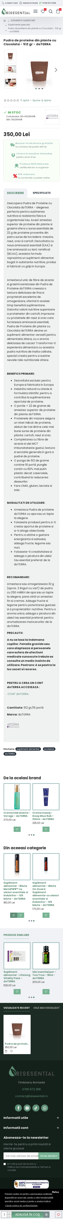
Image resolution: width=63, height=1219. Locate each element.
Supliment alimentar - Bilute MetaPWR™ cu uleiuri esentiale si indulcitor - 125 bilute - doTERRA (16, 890)
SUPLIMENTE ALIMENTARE (23, 20)
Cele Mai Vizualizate (47, 1008)
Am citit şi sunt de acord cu (29, 1167)
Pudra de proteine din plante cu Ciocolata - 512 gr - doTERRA (17, 1043)
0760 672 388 (31, 1089)
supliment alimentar (28, 749)
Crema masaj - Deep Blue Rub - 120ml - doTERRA (43, 816)
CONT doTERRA (18, 694)
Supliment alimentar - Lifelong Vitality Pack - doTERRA (17, 976)
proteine (49, 749)
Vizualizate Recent (17, 1008)
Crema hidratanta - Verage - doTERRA (17, 814)
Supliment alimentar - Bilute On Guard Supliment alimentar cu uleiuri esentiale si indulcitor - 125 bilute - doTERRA (45, 894)
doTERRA (10, 753)
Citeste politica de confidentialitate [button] (21, 1205)
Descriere (15, 193)
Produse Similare (16, 935)
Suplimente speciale (19, 24)
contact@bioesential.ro (31, 1096)
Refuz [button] (55, 1192)
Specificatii (42, 193)
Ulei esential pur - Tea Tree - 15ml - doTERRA (44, 975)
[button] (22, 69)
